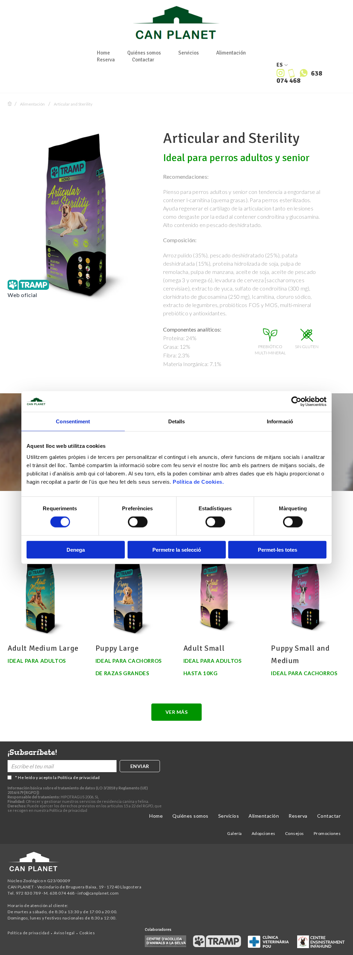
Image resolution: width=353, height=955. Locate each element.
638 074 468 (299, 77)
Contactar (143, 60)
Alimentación (231, 53)
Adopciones (263, 833)
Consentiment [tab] (73, 421)
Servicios (188, 53)
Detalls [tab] (176, 421)
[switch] (138, 522)
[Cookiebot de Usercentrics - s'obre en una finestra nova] (296, 401)
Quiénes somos (144, 53)
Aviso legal (64, 933)
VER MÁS (176, 712)
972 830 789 (28, 893)
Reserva (106, 60)
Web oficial (22, 295)
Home (103, 53)
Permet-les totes (277, 549)
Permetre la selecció (176, 549)
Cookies (87, 933)
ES (279, 65)
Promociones (327, 833)
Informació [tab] (280, 421)
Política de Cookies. (198, 481)
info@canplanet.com (98, 893)
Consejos (294, 833)
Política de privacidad (79, 777)
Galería (234, 833)
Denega (76, 549)
